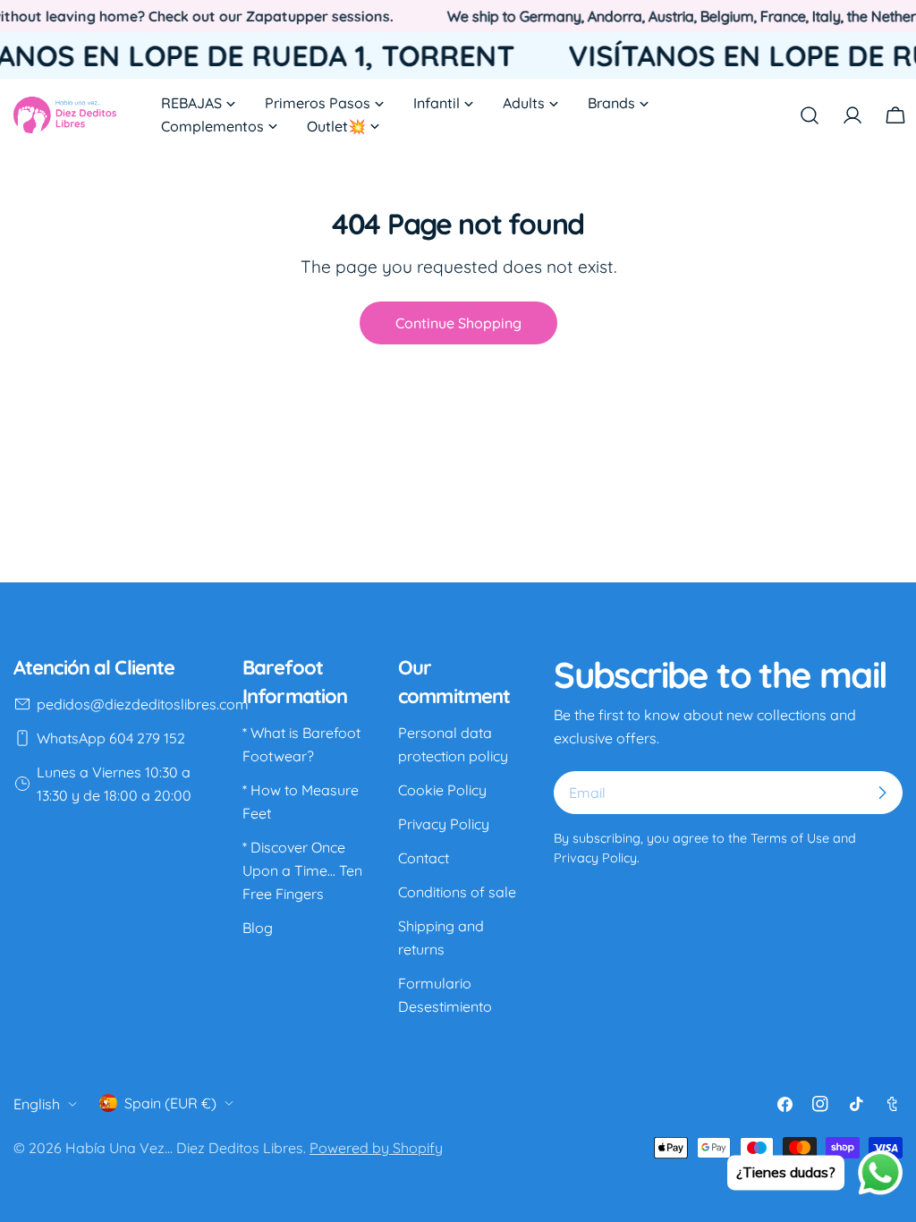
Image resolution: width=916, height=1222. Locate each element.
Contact (423, 858)
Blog (257, 928)
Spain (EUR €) (170, 1103)
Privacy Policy (443, 824)
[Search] (809, 115)
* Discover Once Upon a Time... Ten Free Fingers (302, 870)
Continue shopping (458, 323)
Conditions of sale (457, 892)
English (36, 1104)
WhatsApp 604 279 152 (111, 738)
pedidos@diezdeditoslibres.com (143, 704)
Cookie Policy (442, 790)
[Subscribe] (882, 792)
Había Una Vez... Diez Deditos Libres (184, 1148)
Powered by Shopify (376, 1148)
